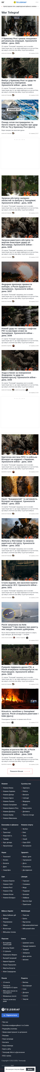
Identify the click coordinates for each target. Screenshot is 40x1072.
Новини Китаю (8, 894)
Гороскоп (26, 881)
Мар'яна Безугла (9, 968)
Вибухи (5, 918)
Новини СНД (7, 891)
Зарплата (26, 788)
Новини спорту (27, 825)
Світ (3, 877)
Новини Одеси (8, 798)
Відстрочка (26, 922)
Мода (25, 887)
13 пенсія (6, 982)
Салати (25, 996)
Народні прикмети (29, 946)
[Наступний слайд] (38, 7)
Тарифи (6, 839)
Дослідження (27, 870)
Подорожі (26, 891)
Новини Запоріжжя (10, 805)
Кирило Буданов (9, 961)
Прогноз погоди (28, 815)
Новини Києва (8, 788)
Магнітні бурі (27, 901)
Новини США (8, 884)
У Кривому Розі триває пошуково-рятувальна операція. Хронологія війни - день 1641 (19, 40)
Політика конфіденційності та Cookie (15, 1025)
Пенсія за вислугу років (9, 1000)
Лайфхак (26, 898)
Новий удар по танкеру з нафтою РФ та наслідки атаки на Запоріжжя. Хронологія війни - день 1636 (19, 332)
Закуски (25, 999)
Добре (30, 1069)
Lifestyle (24, 877)
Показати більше (16, 771)
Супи (24, 989)
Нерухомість (7, 836)
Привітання (27, 904)
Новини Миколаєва (10, 818)
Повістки (26, 915)
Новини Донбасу (9, 811)
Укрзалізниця (7, 846)
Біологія (6, 863)
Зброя (5, 925)
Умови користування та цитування (14, 1032)
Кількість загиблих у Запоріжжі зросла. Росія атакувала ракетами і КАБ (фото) (20, 713)
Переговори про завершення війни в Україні (20, 6)
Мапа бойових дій (9, 915)
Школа (25, 805)
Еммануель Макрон (10, 955)
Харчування (27, 860)
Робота (25, 791)
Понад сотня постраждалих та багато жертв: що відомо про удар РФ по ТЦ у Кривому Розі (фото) (20, 124)
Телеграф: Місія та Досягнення (13, 1052)
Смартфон (7, 870)
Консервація (27, 985)
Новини (5, 784)
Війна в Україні (7, 911)
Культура (26, 894)
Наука (4, 852)
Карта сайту (6, 1049)
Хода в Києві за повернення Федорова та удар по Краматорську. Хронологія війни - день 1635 (19, 376)
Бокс (24, 832)
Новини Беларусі (9, 898)
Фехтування (27, 846)
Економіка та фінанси (10, 825)
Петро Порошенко (9, 965)
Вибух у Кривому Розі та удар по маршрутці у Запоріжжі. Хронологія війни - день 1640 (19, 82)
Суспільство (26, 784)
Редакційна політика (9, 1029)
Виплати (26, 794)
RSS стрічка (6, 1056)
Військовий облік (29, 928)
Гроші (5, 829)
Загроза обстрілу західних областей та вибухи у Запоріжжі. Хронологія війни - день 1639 (19, 200)
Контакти (5, 1042)
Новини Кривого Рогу (10, 808)
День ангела (27, 956)
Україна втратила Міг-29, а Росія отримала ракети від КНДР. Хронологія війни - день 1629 (18, 751)
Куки (22, 1069)
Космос (5, 860)
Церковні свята (28, 943)
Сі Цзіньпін (7, 951)
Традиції (26, 949)
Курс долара (7, 842)
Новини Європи (8, 881)
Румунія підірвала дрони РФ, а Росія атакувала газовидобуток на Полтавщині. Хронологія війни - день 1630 (20, 670)
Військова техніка (9, 932)
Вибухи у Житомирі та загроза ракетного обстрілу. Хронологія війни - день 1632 (18, 543)
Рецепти (24, 978)
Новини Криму (8, 815)
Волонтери (7, 928)
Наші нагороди (7, 1039)
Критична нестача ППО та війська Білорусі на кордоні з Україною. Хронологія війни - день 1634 (19, 459)
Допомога (26, 811)
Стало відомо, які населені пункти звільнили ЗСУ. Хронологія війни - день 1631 (20, 585)
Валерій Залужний (9, 958)
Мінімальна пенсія (9, 996)
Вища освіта (27, 808)
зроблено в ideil (8, 1065)
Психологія (27, 866)
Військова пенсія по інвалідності (10, 992)
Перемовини (7, 922)
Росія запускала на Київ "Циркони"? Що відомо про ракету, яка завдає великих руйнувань (20, 627)
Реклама (5, 1035)
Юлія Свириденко (9, 971)
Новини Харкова (9, 791)
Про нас (5, 1022)
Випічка (25, 982)
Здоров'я (24, 852)
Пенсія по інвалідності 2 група (10, 986)
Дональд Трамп (8, 948)
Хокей (25, 839)
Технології (6, 856)
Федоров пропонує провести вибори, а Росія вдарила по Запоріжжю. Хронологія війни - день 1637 (18, 288)
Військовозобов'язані (30, 925)
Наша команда (7, 1045)
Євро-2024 (26, 842)
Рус (37, 2)
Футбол (25, 829)
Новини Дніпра (8, 794)
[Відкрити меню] (3, 2)
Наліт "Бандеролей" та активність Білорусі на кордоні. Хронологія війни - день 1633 (19, 501)
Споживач (26, 884)
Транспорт (7, 832)
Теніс (24, 836)
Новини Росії (7, 887)
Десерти (26, 992)
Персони (5, 938)
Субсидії (26, 798)
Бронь (25, 918)
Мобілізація (25, 911)
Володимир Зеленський (7, 943)
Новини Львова (8, 801)
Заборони (26, 953)
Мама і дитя (27, 856)
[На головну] (20, 2)
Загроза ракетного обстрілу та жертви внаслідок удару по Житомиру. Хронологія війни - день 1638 (17, 243)
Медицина (26, 801)
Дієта (24, 863)
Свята (23, 938)
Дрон (5, 866)
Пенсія (4, 978)
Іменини (25, 959)
